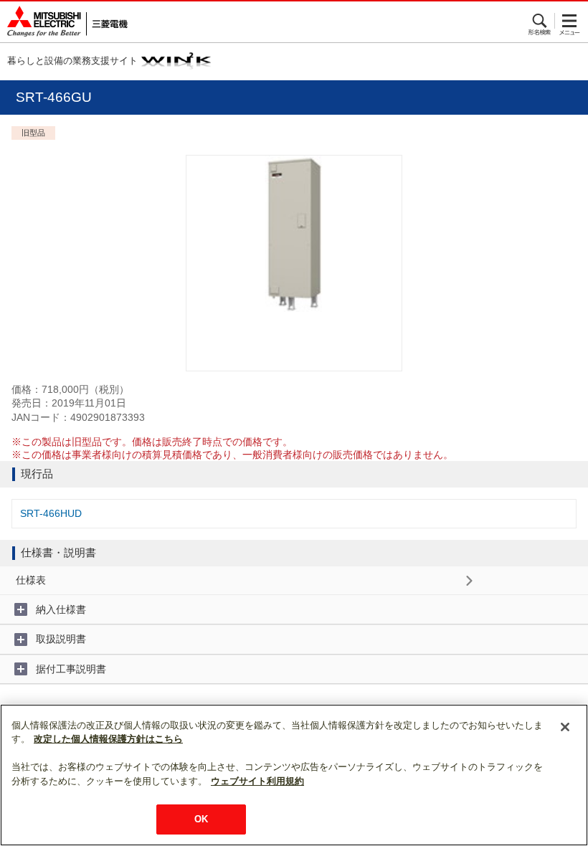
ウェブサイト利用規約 (257, 781)
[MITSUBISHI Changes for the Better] (64, 21)
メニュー (569, 21)
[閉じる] (565, 727)
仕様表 (31, 580)
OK (201, 819)
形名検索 (540, 21)
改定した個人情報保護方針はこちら (108, 738)
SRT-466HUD (51, 513)
